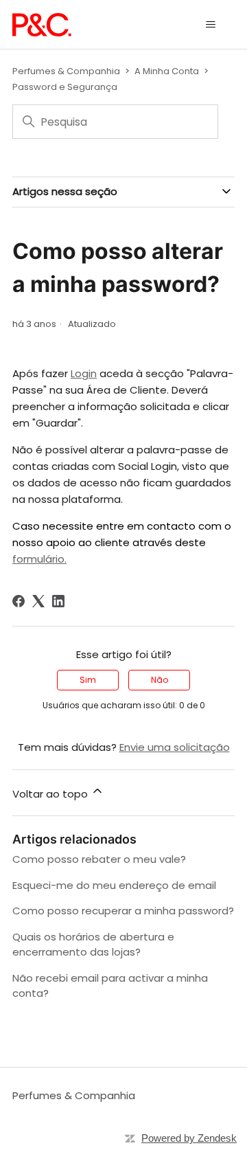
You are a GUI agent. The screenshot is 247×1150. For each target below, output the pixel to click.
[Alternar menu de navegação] (210, 25)
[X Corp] (38, 601)
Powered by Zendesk (189, 1138)
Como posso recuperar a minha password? (123, 910)
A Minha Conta (166, 71)
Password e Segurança (64, 86)
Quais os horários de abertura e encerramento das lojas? (93, 944)
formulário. (39, 559)
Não (159, 680)
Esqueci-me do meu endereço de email (114, 885)
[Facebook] (18, 601)
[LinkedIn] (58, 601)
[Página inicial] (41, 24)
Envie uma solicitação (174, 747)
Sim (88, 680)
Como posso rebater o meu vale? (99, 859)
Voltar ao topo (51, 794)
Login (84, 373)
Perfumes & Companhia (66, 71)
